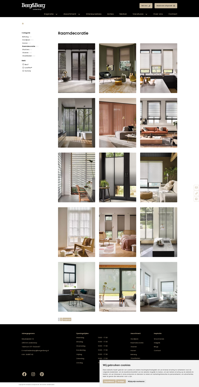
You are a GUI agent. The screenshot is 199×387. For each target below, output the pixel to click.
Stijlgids (157, 343)
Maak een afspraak (164, 6)
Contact (173, 14)
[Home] (23, 24)
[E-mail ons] (196, 187)
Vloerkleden (135, 358)
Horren (133, 350)
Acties (110, 14)
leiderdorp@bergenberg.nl (38, 350)
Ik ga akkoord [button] (109, 381)
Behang (134, 354)
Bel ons (144, 6)
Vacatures (138, 14)
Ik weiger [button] (121, 381)
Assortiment (70, 14)
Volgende (67, 319)
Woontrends (159, 339)
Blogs (156, 347)
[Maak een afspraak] (196, 199)
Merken (123, 14)
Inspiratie (49, 14)
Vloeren (134, 347)
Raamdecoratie (137, 343)
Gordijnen (134, 339)
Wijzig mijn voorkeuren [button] (136, 381)
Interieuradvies (94, 14)
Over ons (158, 14)
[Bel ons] (196, 193)
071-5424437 (35, 347)
